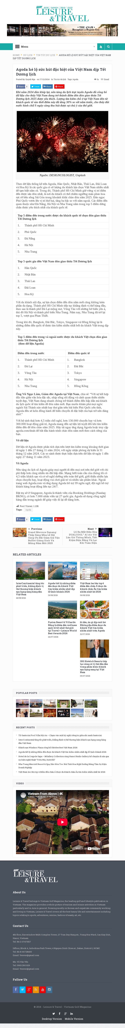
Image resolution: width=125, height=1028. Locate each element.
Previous (36, 528)
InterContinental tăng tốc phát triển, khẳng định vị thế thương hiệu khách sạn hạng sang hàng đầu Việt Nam (30, 589)
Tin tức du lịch (60, 79)
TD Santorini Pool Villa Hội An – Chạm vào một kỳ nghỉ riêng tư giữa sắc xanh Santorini (60, 735)
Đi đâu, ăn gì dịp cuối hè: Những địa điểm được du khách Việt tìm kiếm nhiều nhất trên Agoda (93, 626)
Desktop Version (52, 1018)
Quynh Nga (30, 79)
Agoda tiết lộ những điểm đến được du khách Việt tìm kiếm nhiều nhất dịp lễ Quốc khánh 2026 (62, 587)
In (98, 79)
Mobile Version (74, 1018)
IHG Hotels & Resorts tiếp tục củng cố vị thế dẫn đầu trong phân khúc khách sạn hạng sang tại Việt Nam (94, 667)
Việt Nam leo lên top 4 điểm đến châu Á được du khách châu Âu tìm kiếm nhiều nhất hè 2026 (93, 587)
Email (106, 79)
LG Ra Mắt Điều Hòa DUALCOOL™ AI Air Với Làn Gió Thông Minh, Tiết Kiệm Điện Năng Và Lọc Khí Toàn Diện (81, 537)
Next (91, 528)
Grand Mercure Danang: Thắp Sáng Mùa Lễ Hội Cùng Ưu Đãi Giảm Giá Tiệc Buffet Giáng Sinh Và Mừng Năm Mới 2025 (44, 538)
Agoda (75, 79)
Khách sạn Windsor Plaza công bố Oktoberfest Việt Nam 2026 (47, 747)
